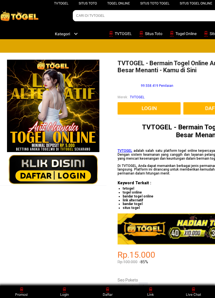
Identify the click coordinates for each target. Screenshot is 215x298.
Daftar (108, 294)
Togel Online (118, 3)
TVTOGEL (61, 3)
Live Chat (193, 294)
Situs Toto (88, 3)
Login (64, 294)
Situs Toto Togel (154, 3)
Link (150, 294)
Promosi (21, 294)
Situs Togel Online (196, 3)
